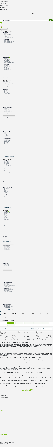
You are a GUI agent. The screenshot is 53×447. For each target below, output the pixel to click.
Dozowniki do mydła (6, 192)
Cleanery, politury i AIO (7, 66)
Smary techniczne (6, 283)
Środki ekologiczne (6, 219)
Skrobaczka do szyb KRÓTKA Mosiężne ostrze (25, 332)
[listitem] (26, 372)
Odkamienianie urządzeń (7, 173)
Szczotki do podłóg (6, 121)
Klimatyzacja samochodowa (7, 61)
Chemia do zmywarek (7, 169)
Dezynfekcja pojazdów (7, 302)
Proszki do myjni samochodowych (8, 83)
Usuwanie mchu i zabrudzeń (7, 226)
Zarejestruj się (2, 412)
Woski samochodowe (6, 68)
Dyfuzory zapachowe (6, 264)
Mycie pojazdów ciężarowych (7, 300)
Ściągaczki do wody (6, 109)
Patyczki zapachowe (6, 259)
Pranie (5, 216)
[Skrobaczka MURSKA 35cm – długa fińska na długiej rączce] (44, 331)
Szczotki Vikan (6, 118)
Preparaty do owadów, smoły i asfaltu (9, 87)
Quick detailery (6, 67)
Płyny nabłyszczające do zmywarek (8, 170)
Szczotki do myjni (6, 108)
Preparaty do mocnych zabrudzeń (8, 37)
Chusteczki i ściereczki (7, 199)
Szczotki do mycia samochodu (8, 120)
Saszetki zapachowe (6, 258)
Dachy (5, 224)
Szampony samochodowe (7, 34)
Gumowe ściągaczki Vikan (47, 353)
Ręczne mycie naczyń (7, 168)
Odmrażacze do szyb (6, 53)
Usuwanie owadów (6, 40)
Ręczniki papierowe (6, 196)
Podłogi (5, 214)
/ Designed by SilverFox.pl (4, 443)
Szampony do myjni (6, 84)
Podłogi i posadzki (6, 161)
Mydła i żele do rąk (6, 188)
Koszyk (1, 414)
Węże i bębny (5, 91)
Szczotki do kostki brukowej (7, 119)
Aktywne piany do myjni (7, 82)
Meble (5, 218)
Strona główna (2, 317)
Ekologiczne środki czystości (7, 165)
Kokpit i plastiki (6, 58)
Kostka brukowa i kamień (7, 222)
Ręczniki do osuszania (7, 134)
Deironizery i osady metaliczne (8, 42)
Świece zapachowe (6, 260)
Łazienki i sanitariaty (6, 162)
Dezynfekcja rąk (6, 191)
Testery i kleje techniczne (7, 286)
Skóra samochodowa (6, 60)
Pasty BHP (5, 189)
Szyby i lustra (5, 215)
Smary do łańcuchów (6, 284)
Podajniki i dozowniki (6, 198)
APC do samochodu (6, 36)
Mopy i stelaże (6, 139)
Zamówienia (2, 416)
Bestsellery (14, 313)
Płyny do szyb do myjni (7, 110)
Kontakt (48, 313)
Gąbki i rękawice (6, 135)
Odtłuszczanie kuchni (6, 171)
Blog (40, 313)
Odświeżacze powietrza (7, 237)
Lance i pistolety (6, 90)
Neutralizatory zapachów (7, 238)
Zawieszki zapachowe (7, 247)
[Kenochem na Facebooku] (0, 11)
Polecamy (32, 313)
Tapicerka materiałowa (7, 59)
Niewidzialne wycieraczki (7, 52)
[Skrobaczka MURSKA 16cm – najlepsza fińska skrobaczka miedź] (8, 331)
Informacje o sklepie (3, 422)
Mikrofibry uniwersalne (7, 132)
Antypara (5, 54)
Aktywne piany (6, 33)
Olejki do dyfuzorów (6, 265)
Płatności (1, 425)
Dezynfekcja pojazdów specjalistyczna (9, 306)
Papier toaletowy (6, 197)
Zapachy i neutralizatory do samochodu (9, 62)
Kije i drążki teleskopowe (7, 140)
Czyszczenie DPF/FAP (7, 290)
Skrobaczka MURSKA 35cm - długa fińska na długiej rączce (43, 333)
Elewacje (5, 223)
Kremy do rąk (5, 190)
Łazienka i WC (6, 213)
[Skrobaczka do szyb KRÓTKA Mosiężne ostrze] (26, 331)
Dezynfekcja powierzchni (7, 305)
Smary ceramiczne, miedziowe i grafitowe (9, 285)
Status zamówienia (2, 405)
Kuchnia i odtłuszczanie (7, 212)
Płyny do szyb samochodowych (8, 51)
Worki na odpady (6, 143)
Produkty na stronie (34, 328)
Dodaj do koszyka (14, 335)
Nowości (23, 313)
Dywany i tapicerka (6, 217)
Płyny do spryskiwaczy (7, 55)
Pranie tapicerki (6, 183)
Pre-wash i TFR (6, 35)
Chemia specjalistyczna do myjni (8, 111)
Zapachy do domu (6, 239)
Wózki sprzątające (6, 142)
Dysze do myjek (6, 92)
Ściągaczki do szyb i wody (37, 353)
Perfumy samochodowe (7, 246)
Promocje (4, 313)
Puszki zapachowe (6, 248)
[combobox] (24, 20)
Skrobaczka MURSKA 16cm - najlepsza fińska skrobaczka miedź (7, 333)
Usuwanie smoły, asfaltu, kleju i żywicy (9, 41)
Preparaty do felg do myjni (7, 86)
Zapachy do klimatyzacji (7, 249)
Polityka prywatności (3, 429)
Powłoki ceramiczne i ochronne (8, 69)
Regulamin (1, 427)
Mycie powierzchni (6, 163)
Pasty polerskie (6, 65)
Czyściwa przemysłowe (7, 195)
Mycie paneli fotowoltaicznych (8, 225)
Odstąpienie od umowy (3, 431)
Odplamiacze (5, 184)
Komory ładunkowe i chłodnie (8, 301)
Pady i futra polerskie (6, 136)
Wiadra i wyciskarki (6, 141)
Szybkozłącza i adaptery (7, 93)
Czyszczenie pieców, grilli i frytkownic (9, 172)
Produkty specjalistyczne (7, 307)
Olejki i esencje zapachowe (7, 261)
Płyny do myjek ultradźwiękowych (8, 289)
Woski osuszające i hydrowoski (8, 85)
